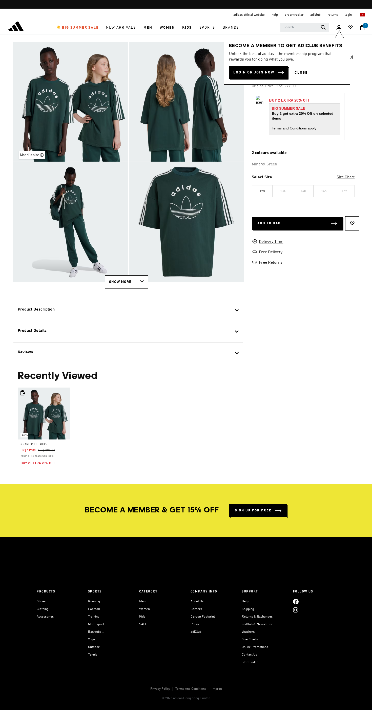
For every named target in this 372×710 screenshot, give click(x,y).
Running (94, 601)
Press (195, 624)
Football (94, 609)
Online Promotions (255, 647)
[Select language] (363, 15)
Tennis (92, 654)
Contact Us (249, 654)
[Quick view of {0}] (22, 393)
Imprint (217, 688)
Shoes (41, 601)
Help (245, 601)
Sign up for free (253, 510)
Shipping (248, 609)
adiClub (196, 632)
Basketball (96, 632)
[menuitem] (77, 27)
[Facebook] (296, 601)
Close (301, 72)
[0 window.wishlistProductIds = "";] (350, 27)
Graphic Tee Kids (33, 444)
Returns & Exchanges (257, 616)
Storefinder (250, 662)
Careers (196, 609)
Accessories (45, 616)
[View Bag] (362, 28)
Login (349, 14)
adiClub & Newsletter (257, 624)
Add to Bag (269, 223)
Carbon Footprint (203, 616)
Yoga (91, 639)
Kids (142, 616)
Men (142, 601)
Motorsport (96, 624)
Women (144, 609)
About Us (197, 601)
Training (93, 616)
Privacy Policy (160, 688)
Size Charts (250, 639)
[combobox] (304, 27)
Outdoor (93, 647)
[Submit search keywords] (323, 27)
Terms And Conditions (190, 688)
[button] (77, 27)
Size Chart (346, 177)
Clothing (43, 609)
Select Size (262, 177)
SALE (143, 624)
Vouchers (248, 632)
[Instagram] (295, 609)
